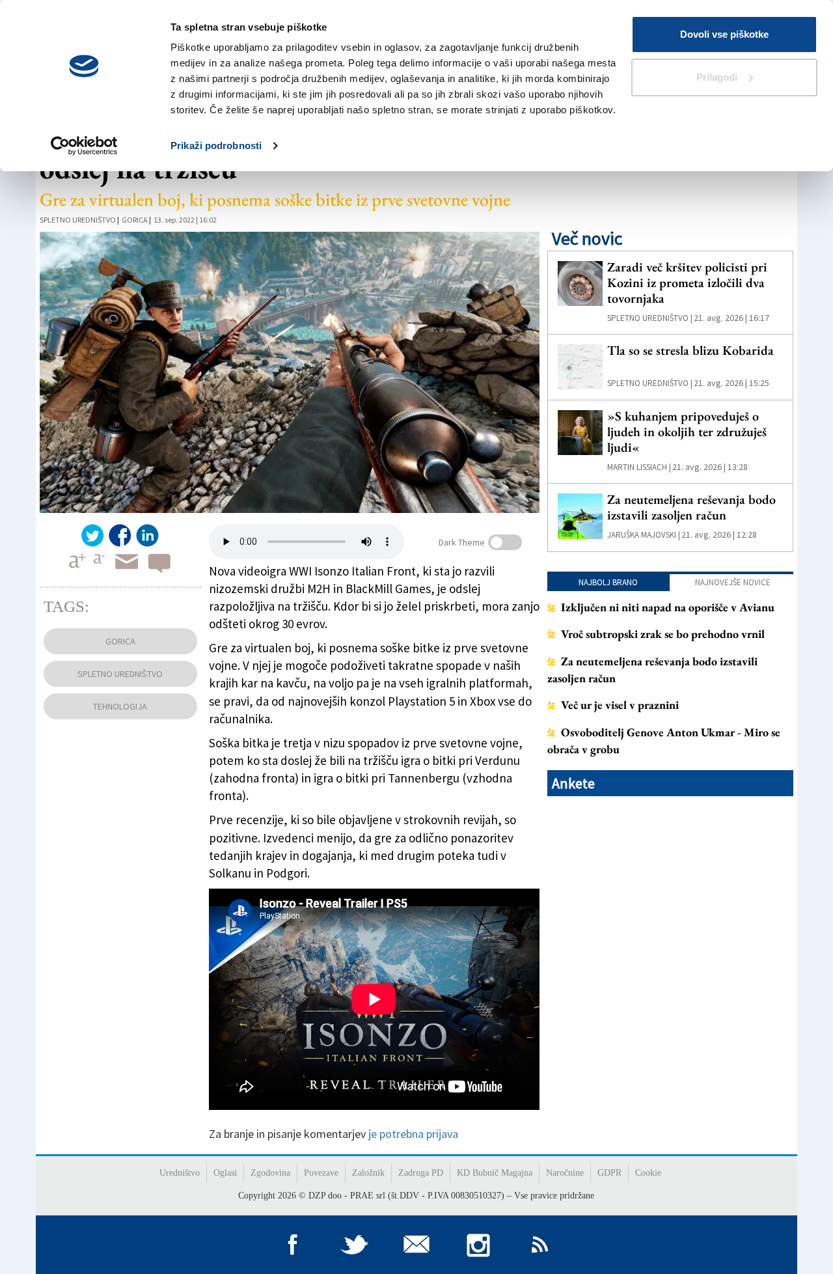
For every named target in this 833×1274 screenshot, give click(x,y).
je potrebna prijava (413, 1133)
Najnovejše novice (733, 582)
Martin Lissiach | (639, 467)
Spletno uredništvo (78, 220)
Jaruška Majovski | (643, 534)
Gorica (135, 220)
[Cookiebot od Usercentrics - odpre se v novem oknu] (84, 146)
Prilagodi (716, 77)
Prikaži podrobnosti (216, 145)
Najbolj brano (608, 582)
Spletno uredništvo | (649, 318)
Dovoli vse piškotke (724, 34)
